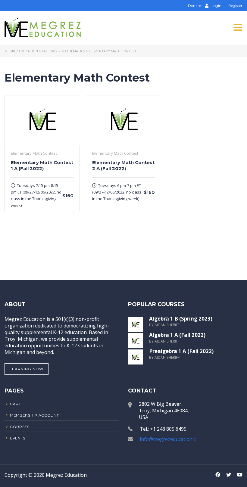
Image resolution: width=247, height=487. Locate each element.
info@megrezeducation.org (171, 439)
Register (235, 6)
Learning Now (26, 369)
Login (216, 5)
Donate (194, 6)
